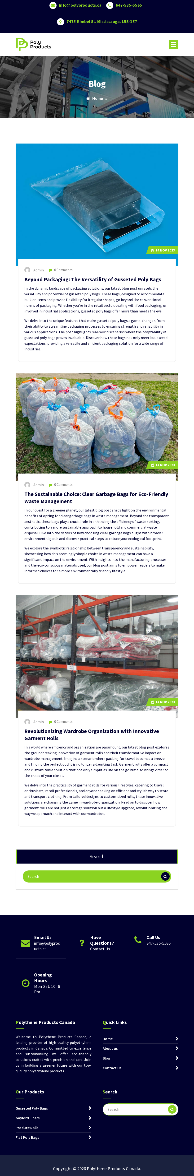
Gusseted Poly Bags (32, 1108)
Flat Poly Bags (27, 1137)
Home (108, 1038)
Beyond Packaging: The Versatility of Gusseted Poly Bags (92, 279)
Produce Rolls (27, 1127)
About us (110, 1048)
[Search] (165, 876)
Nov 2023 (165, 250)
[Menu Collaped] (173, 44)
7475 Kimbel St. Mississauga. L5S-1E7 (101, 21)
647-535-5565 (129, 5)
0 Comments (63, 270)
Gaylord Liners (28, 1118)
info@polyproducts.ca (80, 5)
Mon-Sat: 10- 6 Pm (47, 989)
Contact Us (100, 949)
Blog (106, 1058)
